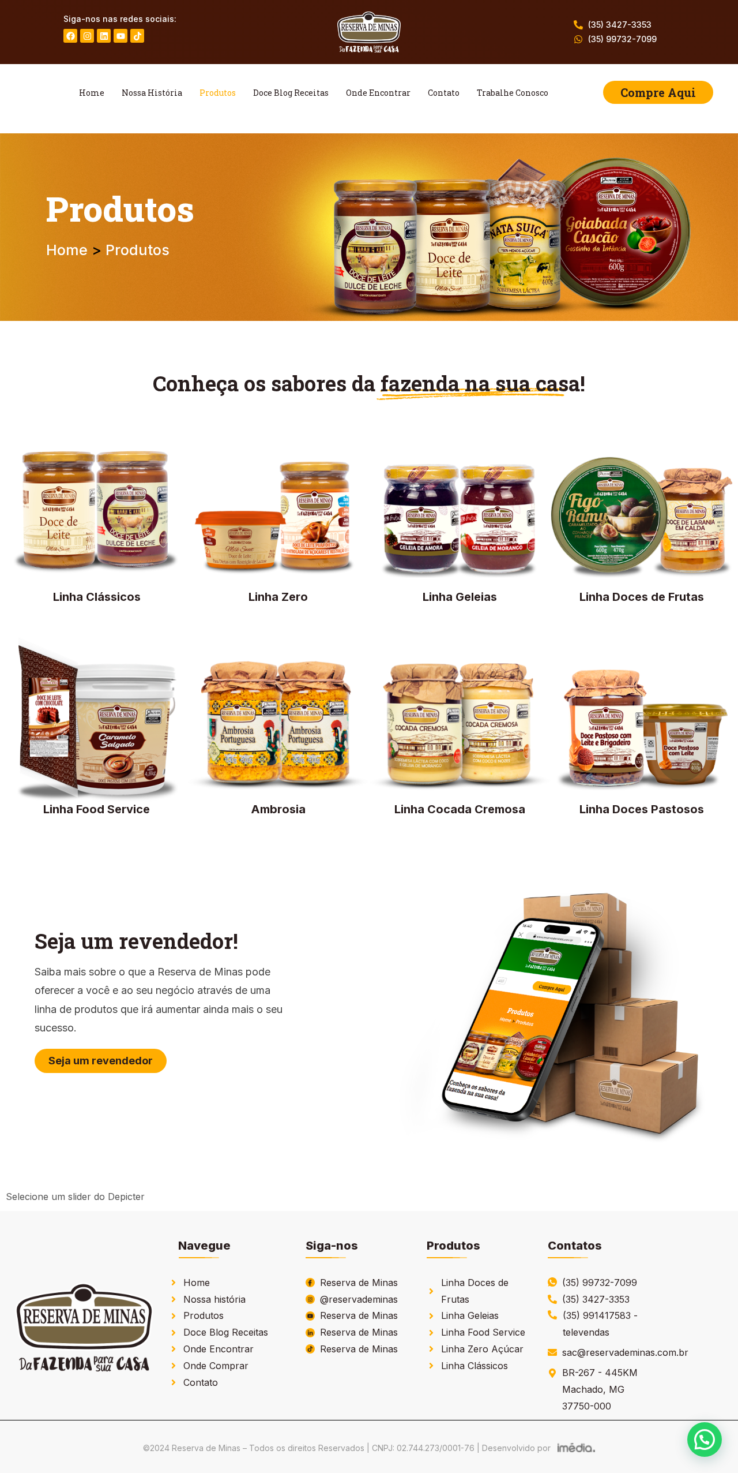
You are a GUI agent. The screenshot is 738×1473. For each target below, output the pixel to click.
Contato (444, 92)
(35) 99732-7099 (622, 39)
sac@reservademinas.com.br (625, 1352)
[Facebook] (70, 36)
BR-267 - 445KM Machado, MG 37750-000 (600, 1389)
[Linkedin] (104, 36)
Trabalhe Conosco (512, 92)
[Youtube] (120, 36)
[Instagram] (87, 36)
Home (91, 92)
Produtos (217, 92)
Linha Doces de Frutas (641, 597)
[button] (704, 1439)
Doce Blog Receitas (291, 92)
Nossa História (152, 92)
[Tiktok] (137, 36)
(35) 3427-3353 (620, 24)
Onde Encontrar (378, 92)
